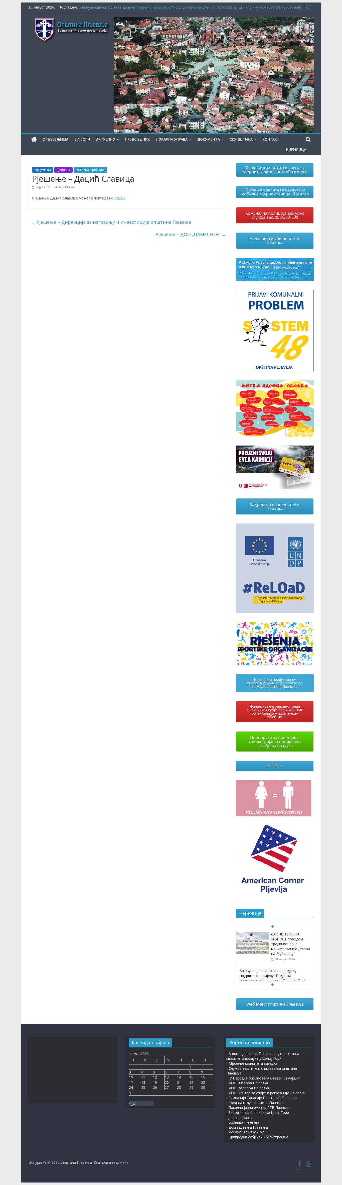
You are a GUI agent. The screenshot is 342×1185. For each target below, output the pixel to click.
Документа (208, 139)
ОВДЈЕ (119, 197)
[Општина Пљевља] (34, 139)
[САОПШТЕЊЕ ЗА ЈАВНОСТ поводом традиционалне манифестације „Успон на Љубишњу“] (252, 934)
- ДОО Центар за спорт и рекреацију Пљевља (265, 1093)
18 (143, 1082)
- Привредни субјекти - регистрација (257, 1137)
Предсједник (137, 139)
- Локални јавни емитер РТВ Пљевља (258, 1107)
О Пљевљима (55, 139)
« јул (132, 1103)
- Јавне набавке (239, 1117)
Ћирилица (295, 149)
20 (167, 1082)
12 (155, 1077)
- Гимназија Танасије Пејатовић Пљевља (261, 1097)
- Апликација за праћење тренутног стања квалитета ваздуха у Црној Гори (262, 1056)
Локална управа (172, 139)
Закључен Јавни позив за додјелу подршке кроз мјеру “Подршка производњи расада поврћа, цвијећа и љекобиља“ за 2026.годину (190, 7)
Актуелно (105, 139)
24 (131, 1087)
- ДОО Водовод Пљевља (247, 1088)
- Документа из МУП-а (245, 1132)
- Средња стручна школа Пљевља (255, 1102)
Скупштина (241, 139)
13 (167, 1077)
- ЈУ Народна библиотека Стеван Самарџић (263, 1078)
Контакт (270, 139)
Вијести (82, 139)
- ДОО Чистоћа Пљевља (247, 1083)
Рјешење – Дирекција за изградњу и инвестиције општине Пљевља (111, 222)
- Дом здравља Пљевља (247, 1127)
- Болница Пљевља (242, 1122)
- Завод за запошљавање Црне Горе (257, 1112)
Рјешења (63, 170)
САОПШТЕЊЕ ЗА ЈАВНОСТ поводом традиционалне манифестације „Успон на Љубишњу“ (290, 944)
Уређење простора (90, 170)
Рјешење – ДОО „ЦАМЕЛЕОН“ (190, 234)
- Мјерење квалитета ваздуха (251, 1063)
